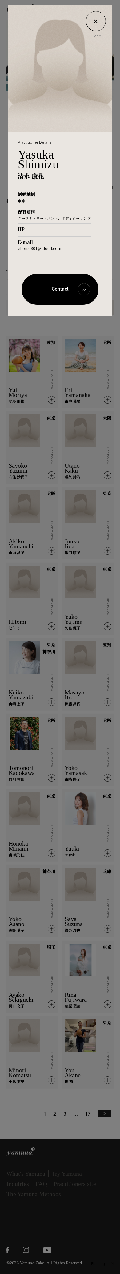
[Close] (96, 21)
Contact (60, 288)
